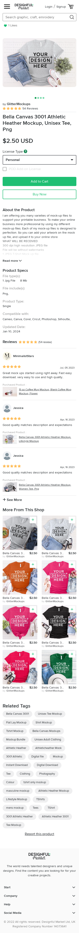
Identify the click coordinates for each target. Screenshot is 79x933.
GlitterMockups (17, 104)
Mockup (58, 756)
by (14, 556)
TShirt (51, 808)
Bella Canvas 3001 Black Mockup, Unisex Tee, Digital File (55, 642)
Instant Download (17, 765)
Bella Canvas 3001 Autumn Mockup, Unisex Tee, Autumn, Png (16, 598)
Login (48, 7)
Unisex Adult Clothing (47, 739)
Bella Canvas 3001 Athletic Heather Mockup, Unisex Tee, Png (55, 553)
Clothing (25, 774)
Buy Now (40, 194)
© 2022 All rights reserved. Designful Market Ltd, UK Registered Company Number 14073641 (39, 924)
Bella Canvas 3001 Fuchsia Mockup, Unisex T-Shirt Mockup (16, 687)
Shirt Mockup (44, 722)
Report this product (39, 834)
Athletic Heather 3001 (55, 816)
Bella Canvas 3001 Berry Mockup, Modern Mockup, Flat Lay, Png (55, 598)
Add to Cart (39, 181)
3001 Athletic (14, 756)
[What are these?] (25, 151)
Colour (10, 782)
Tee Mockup (13, 825)
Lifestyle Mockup (16, 799)
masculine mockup (17, 791)
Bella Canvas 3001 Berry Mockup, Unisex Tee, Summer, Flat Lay (16, 642)
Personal (13, 160)
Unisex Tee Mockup (50, 714)
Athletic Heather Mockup (53, 791)
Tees (35, 808)
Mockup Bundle (15, 739)
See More (14, 500)
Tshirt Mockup (14, 731)
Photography (47, 774)
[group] (39, 62)
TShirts (40, 799)
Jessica (18, 408)
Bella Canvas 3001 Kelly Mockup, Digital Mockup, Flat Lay (55, 687)
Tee (8, 774)
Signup (61, 7)
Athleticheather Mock (48, 748)
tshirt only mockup (34, 782)
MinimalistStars (23, 356)
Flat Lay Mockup (16, 722)
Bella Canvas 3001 (17, 714)
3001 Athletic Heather (19, 816)
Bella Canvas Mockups (46, 731)
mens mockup (14, 808)
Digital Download (47, 765)
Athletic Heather (16, 748)
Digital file (37, 756)
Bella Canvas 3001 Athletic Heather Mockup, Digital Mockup (16, 553)
